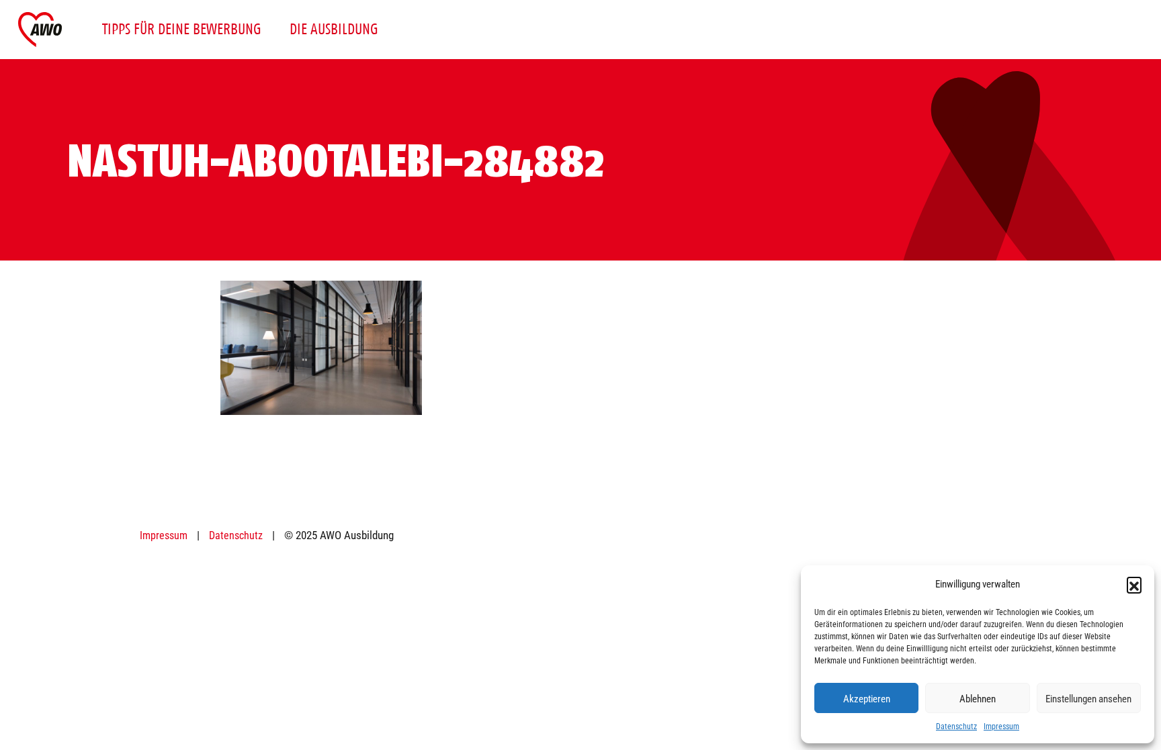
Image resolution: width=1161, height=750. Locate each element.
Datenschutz (956, 725)
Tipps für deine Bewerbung (181, 29)
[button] (1134, 584)
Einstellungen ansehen (1088, 698)
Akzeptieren (866, 698)
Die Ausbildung (334, 29)
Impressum (1001, 725)
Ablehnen (977, 698)
